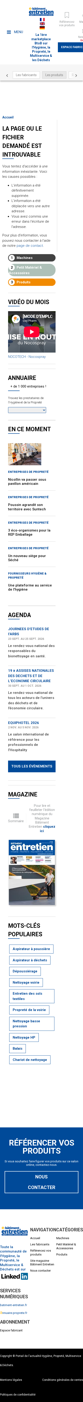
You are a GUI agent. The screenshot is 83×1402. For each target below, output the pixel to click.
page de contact (30, 246)
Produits (21, 282)
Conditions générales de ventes (62, 1380)
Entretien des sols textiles (27, 996)
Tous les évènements (31, 766)
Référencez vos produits (40, 1252)
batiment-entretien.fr (13, 1305)
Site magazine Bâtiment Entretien (42, 1262)
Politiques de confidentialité (18, 1394)
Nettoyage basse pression (26, 1024)
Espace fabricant (11, 1330)
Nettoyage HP (24, 1037)
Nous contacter (41, 1182)
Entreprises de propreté (28, 472)
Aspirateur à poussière (31, 949)
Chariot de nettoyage (30, 1060)
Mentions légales (11, 1380)
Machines (22, 258)
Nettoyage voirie (26, 982)
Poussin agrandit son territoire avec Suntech (27, 507)
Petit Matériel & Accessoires (25, 270)
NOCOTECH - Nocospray (27, 357)
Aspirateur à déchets (30, 960)
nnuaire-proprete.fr (13, 1313)
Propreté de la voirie (29, 1010)
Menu (18, 32)
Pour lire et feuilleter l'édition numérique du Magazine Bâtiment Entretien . (42, 818)
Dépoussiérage (25, 971)
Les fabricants (26, 75)
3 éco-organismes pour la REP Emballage (29, 532)
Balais (17, 1048)
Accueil (8, 117)
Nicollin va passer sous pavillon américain (27, 481)
